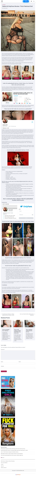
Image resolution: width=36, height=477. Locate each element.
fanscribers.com (21, 470)
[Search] (34, 1)
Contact (2, 464)
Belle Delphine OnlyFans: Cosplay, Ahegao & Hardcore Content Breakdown (12, 453)
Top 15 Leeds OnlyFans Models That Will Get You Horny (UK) (17, 331)
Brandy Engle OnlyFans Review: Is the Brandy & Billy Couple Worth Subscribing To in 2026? (14, 450)
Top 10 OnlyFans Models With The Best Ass (29, 330)
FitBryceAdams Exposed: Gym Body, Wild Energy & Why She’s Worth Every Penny (13, 448)
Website (2, 366)
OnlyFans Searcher (3, 467)
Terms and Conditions (4, 462)
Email (20, 361)
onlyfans (3, 4)
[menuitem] (16, 474)
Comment (3, 349)
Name (2, 361)
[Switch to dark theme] (31, 1)
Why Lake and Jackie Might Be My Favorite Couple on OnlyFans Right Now (12, 455)
